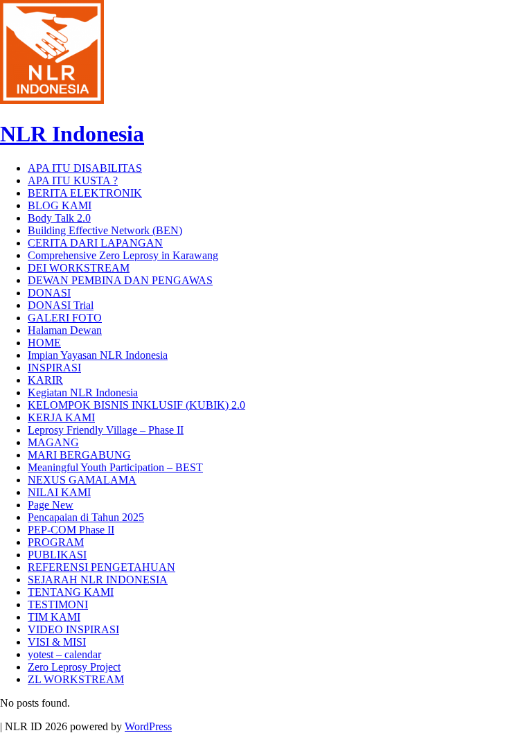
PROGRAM (56, 542)
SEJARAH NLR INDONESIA (98, 579)
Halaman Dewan (65, 330)
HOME (44, 342)
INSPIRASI (54, 367)
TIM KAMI (54, 617)
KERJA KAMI (61, 417)
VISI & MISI (57, 642)
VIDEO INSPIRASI (73, 629)
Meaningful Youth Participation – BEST (115, 467)
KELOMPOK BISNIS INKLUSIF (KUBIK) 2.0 (136, 405)
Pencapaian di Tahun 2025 (86, 517)
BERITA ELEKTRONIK (85, 193)
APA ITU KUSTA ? (73, 180)
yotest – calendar (64, 654)
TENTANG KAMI (71, 592)
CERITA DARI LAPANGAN (95, 243)
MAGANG (53, 442)
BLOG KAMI (59, 205)
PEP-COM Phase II (71, 530)
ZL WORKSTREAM (76, 679)
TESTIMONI (58, 604)
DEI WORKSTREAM (79, 268)
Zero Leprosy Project (74, 667)
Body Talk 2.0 (59, 218)
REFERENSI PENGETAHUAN (101, 567)
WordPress (148, 726)
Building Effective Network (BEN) (105, 230)
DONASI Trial (61, 305)
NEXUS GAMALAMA (82, 480)
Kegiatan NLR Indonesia (83, 392)
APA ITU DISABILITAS (85, 168)
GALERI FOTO (65, 318)
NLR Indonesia (72, 133)
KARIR (45, 380)
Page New (50, 505)
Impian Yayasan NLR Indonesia (98, 355)
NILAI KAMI (59, 492)
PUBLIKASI (57, 554)
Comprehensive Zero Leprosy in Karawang (123, 255)
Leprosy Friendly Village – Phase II (106, 430)
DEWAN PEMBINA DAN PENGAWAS (120, 280)
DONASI (49, 293)
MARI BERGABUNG (79, 455)
